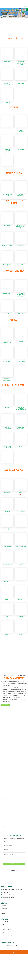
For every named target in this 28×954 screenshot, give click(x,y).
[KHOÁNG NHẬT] (7, 286)
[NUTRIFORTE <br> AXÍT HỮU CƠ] (7, 438)
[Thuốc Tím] (21, 238)
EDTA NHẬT (7, 492)
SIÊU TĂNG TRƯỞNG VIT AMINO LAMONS (21, 408)
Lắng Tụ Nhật (7, 546)
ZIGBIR (21, 341)
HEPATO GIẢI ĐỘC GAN (7, 342)
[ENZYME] (7, 160)
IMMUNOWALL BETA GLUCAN (7, 379)
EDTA (20, 492)
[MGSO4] (7, 626)
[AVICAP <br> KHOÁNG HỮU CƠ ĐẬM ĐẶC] (21, 286)
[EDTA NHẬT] (7, 485)
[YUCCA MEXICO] (21, 257)
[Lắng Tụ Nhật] (7, 539)
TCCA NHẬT (7, 581)
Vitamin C (7, 465)
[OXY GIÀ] (21, 556)
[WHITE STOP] (7, 54)
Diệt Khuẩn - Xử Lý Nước (7, 929)
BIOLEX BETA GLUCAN (21, 361)
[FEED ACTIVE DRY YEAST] (7, 187)
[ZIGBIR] (21, 333)
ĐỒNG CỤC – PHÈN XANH (7, 246)
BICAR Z (7, 599)
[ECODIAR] (7, 94)
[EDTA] (21, 485)
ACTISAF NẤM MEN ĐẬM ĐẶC (21, 195)
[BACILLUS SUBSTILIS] (7, 141)
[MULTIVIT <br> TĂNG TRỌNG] (7, 420)
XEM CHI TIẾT (22, 718)
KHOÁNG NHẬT (7, 293)
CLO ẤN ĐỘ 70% (7, 529)
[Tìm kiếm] (25, 5)
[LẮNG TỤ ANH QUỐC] (21, 539)
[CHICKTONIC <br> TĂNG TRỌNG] (21, 420)
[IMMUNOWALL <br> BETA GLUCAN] (7, 371)
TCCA (20, 581)
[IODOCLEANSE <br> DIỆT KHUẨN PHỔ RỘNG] (21, 218)
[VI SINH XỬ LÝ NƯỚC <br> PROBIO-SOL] (21, 121)
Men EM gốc (21, 149)
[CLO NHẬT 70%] (21, 521)
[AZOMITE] (7, 306)
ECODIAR (7, 102)
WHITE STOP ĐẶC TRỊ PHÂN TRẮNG (21, 63)
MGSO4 (7, 634)
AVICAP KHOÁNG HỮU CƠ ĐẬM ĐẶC (20, 295)
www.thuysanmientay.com (8, 897)
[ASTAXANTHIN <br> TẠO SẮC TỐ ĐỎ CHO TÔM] (7, 74)
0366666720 (11, 1)
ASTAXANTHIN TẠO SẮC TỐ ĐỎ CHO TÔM (7, 83)
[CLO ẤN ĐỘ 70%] (7, 521)
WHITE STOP (7, 61)
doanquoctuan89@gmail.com (9, 894)
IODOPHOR (7, 225)
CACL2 (21, 634)
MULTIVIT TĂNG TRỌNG (7, 428)
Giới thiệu (3, 905)
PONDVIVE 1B (7, 129)
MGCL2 (21, 616)
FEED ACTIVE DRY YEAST (7, 195)
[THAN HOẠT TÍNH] (7, 556)
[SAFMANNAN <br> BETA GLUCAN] (7, 352)
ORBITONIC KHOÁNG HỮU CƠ (20, 314)
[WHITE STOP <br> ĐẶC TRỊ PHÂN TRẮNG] (21, 54)
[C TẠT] (21, 438)
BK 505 (7, 407)
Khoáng (3, 932)
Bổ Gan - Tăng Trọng (6, 935)
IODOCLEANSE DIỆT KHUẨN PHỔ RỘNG (20, 227)
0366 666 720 (20, 1)
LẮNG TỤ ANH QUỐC (21, 546)
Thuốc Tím (21, 245)
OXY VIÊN (7, 511)
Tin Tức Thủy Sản (5, 911)
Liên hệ (3, 913)
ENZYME (7, 168)
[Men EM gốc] (21, 141)
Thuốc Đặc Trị (4, 921)
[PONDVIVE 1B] (7, 121)
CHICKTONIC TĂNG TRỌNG (20, 428)
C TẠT (20, 446)
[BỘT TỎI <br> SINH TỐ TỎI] (21, 74)
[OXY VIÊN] (7, 504)
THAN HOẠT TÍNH (7, 564)
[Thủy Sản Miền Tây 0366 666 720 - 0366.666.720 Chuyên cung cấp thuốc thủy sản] (14, 5)
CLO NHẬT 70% (21, 529)
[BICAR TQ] (21, 591)
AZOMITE (7, 313)
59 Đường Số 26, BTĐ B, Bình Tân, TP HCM (13, 889)
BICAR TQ (20, 599)
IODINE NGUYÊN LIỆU (7, 265)
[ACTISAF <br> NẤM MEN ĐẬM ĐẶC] (21, 187)
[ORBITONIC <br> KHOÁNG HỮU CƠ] (21, 306)
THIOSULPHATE (21, 511)
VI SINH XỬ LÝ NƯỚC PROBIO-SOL (20, 130)
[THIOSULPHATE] (21, 504)
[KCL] (7, 609)
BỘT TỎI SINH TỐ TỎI (21, 82)
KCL (7, 616)
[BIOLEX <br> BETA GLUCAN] (21, 352)
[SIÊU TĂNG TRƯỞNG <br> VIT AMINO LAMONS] (21, 399)
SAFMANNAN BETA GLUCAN (7, 361)
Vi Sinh (3, 924)
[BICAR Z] (7, 591)
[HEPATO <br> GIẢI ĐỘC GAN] (7, 333)
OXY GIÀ (21, 564)
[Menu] (2, 5)
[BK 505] (7, 399)
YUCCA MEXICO (21, 264)
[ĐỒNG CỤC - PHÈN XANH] (7, 238)
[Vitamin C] (7, 457)
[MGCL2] (21, 609)
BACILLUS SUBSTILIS (7, 150)
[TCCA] (21, 574)
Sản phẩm (4, 908)
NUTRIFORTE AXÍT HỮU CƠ (7, 447)
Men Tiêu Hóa (4, 927)
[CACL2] (21, 626)
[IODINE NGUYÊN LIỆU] (7, 257)
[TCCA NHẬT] (7, 574)
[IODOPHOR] (7, 218)
